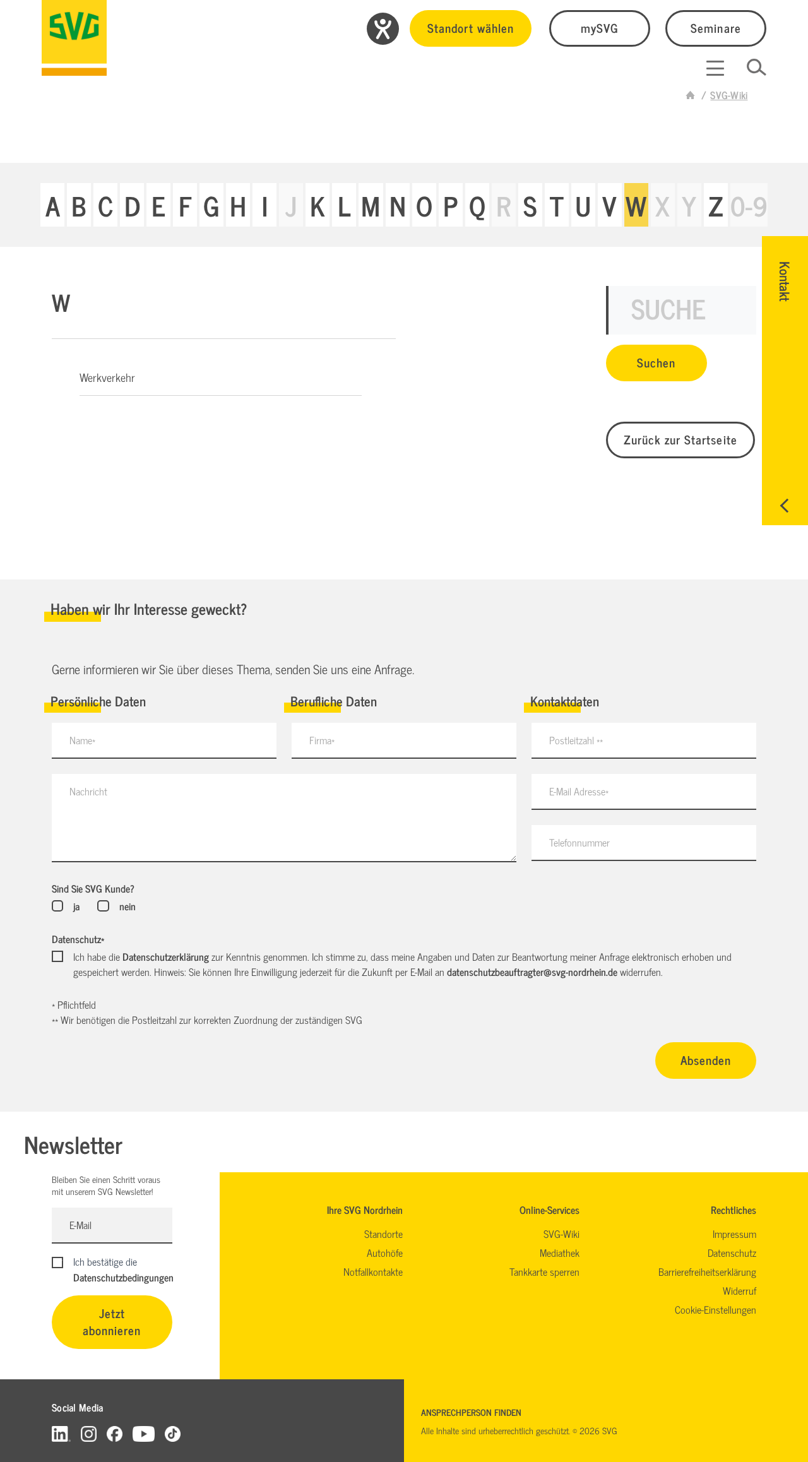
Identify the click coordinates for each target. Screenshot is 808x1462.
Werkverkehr (107, 376)
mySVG (600, 27)
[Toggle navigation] (715, 68)
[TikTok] (173, 1433)
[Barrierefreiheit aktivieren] (383, 29)
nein (127, 905)
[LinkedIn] (61, 1433)
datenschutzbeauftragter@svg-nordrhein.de (532, 971)
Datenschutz (78, 938)
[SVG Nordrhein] (74, 38)
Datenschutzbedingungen (123, 1277)
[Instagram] (89, 1433)
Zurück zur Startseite (680, 439)
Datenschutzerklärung (165, 956)
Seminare (715, 27)
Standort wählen (470, 27)
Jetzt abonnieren (112, 1321)
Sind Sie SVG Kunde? (93, 888)
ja (76, 905)
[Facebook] (114, 1433)
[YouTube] (144, 1433)
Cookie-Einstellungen (715, 1309)
